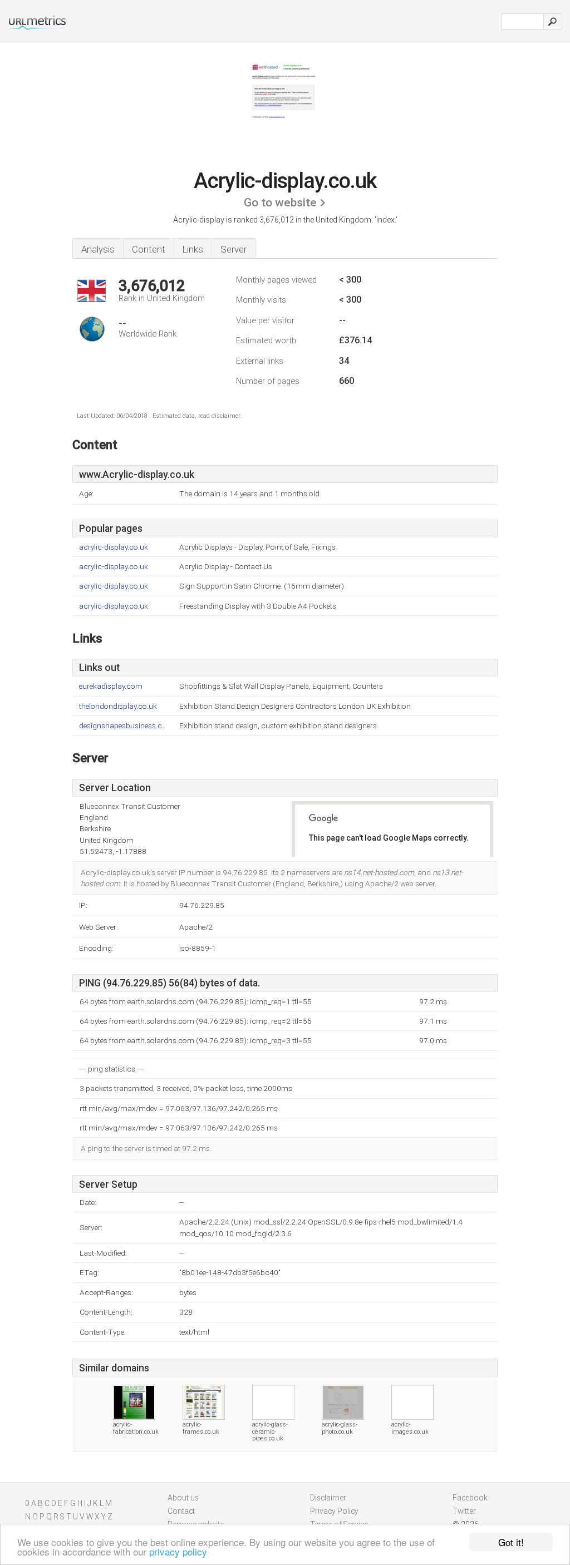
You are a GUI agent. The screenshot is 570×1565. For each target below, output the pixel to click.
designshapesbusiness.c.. (122, 726)
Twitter (464, 1511)
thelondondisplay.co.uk (118, 706)
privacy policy (178, 1551)
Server (233, 249)
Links (193, 249)
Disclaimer (328, 1497)
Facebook (470, 1497)
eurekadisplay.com (110, 686)
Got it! (511, 1542)
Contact (181, 1511)
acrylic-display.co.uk (113, 547)
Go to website (280, 202)
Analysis (98, 249)
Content (148, 249)
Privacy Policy (334, 1511)
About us (183, 1497)
